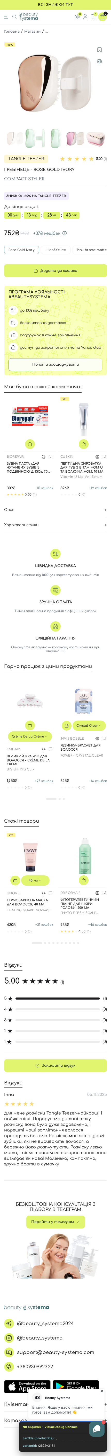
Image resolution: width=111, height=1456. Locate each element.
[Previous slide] (9, 83)
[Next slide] (102, 83)
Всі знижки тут (55, 5)
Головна (12, 31)
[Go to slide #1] (15, 138)
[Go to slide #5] (96, 138)
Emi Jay (13, 749)
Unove (13, 893)
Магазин (32, 31)
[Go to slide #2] (35, 138)
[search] (14, 17)
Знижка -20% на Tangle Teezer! (36, 196)
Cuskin (66, 457)
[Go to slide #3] (55, 138)
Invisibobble (72, 738)
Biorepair (15, 457)
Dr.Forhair (70, 893)
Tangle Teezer (26, 159)
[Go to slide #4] (76, 138)
